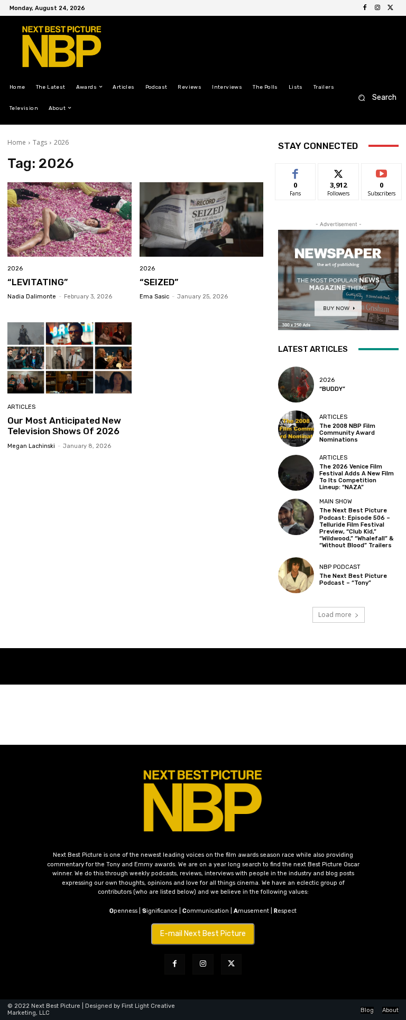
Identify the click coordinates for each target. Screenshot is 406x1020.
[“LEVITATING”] (69, 219)
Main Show (335, 501)
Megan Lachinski (31, 446)
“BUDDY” (332, 389)
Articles (21, 407)
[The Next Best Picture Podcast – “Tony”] (296, 575)
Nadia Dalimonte (31, 296)
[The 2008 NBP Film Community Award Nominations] (296, 428)
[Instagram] (377, 8)
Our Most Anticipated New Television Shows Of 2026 (64, 425)
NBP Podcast (340, 567)
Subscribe (381, 171)
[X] (390, 8)
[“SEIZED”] (202, 219)
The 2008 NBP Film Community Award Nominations (347, 433)
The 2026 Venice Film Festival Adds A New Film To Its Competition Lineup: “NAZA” (356, 477)
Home (16, 142)
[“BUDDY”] (296, 385)
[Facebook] (364, 8)
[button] (374, 97)
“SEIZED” (159, 282)
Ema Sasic (154, 296)
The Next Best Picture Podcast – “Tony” (353, 579)
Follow (338, 171)
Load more (335, 614)
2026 (15, 269)
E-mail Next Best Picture (203, 933)
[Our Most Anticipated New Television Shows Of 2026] (69, 358)
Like (296, 171)
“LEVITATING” (37, 282)
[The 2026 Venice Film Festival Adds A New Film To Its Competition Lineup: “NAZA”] (296, 473)
